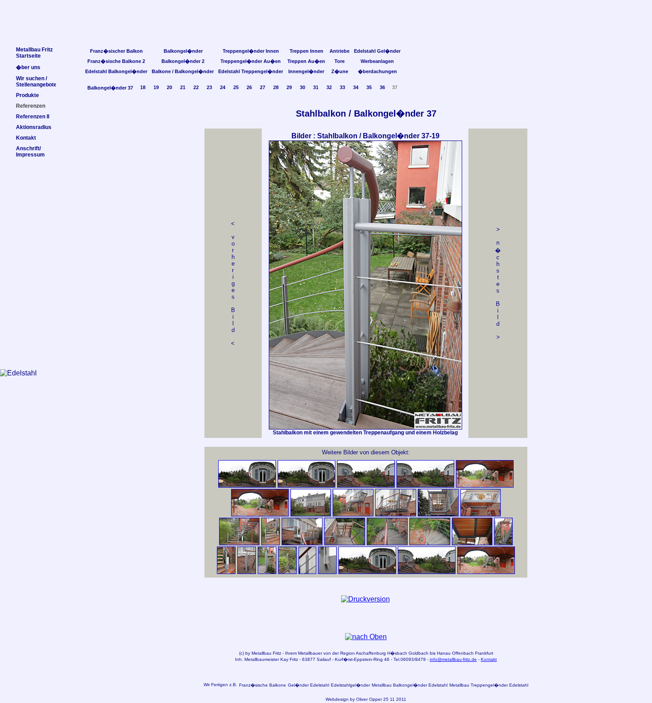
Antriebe (340, 51)
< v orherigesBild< (233, 283)
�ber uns (28, 67)
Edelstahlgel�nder (350, 685)
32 (329, 87)
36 (382, 87)
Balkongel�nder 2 (182, 61)
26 (249, 87)
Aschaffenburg (371, 653)
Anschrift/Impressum (30, 151)
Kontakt (489, 659)
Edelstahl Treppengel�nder (250, 71)
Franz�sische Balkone (262, 685)
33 (342, 87)
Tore (339, 61)
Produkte (27, 95)
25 (236, 87)
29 (289, 87)
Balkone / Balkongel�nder (183, 71)
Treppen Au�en (306, 61)
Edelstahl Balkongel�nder (116, 71)
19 (156, 87)
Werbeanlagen (377, 61)
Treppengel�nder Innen (251, 51)
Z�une (339, 71)
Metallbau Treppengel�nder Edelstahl (488, 685)
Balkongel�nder (183, 51)
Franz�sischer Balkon (116, 51)
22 (196, 87)
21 (182, 87)
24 (222, 87)
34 (355, 87)
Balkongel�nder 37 (110, 87)
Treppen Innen (306, 51)
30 (302, 87)
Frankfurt (484, 653)
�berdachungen (377, 71)
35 (369, 87)
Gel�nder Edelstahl (308, 685)
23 (209, 87)
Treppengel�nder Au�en (250, 61)
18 (142, 87)
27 (262, 87)
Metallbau (261, 653)
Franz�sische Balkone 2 (116, 61)
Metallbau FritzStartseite (34, 53)
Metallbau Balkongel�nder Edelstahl (410, 685)
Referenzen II (32, 116)
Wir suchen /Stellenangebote (36, 81)
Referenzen (30, 106)
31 (315, 87)
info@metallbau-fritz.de (453, 659)
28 (276, 87)
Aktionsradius (33, 127)
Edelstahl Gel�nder (377, 51)
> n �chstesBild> (498, 283)
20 (169, 87)
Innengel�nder (306, 71)
